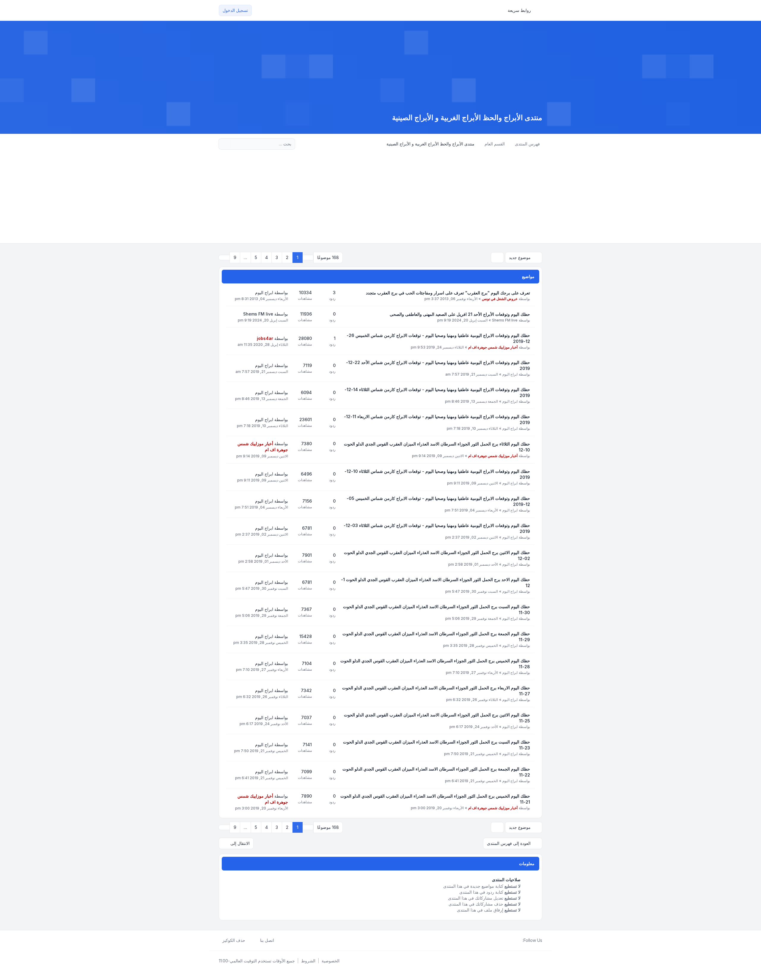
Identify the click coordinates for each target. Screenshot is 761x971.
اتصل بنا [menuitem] (267, 940)
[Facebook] (519, 940)
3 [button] (277, 257)
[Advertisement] (380, 198)
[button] (224, 257)
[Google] (505, 940)
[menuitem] (522, 10)
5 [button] (256, 257)
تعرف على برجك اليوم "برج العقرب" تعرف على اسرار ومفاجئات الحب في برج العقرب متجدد (448, 292)
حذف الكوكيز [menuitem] (233, 940)
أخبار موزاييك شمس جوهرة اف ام (493, 347)
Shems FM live (505, 320)
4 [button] (266, 257)
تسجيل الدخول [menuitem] (235, 10)
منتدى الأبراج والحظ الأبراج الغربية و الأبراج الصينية (467, 117)
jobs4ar (265, 338)
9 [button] (235, 257)
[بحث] (235, 144)
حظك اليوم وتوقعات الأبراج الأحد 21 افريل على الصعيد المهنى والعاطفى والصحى (460, 314)
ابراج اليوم (264, 292)
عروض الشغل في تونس (500, 299)
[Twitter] (514, 940)
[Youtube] (509, 940)
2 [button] (287, 257)
